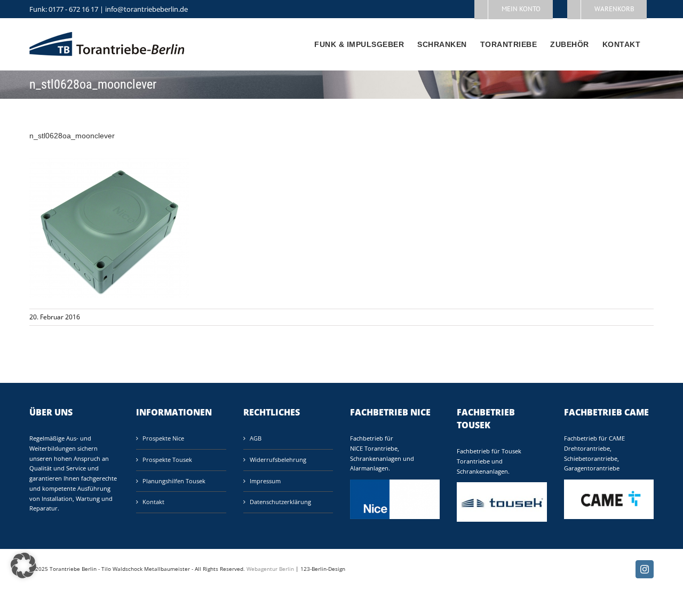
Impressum (265, 481)
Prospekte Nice (163, 438)
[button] (23, 565)
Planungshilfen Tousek (173, 481)
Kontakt (153, 502)
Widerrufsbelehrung (278, 460)
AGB (255, 438)
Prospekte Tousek (167, 460)
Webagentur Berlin (270, 568)
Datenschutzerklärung (280, 502)
